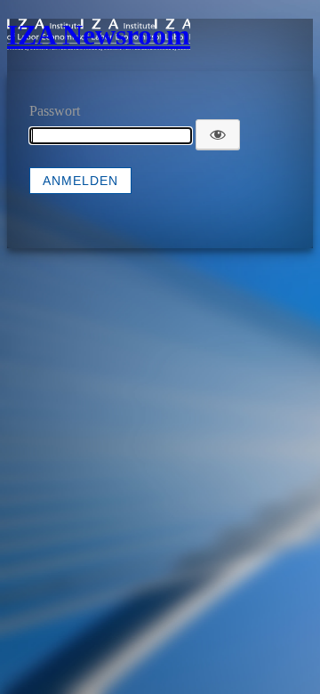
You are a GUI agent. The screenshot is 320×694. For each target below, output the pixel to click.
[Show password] (218, 134)
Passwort (54, 110)
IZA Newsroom (98, 35)
